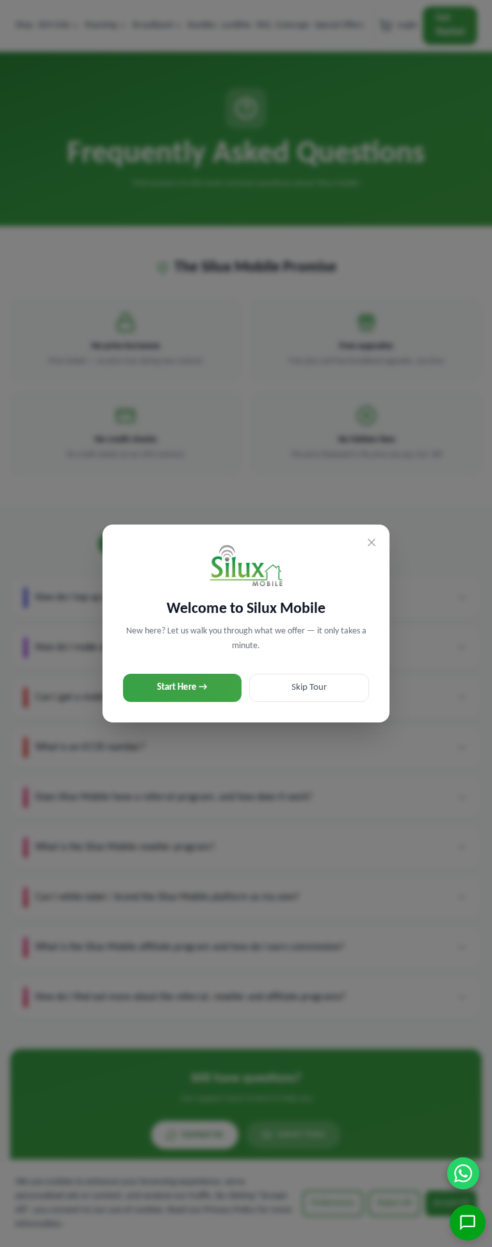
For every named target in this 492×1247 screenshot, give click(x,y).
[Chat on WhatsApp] (463, 1173)
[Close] (371, 542)
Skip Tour (309, 687)
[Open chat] (468, 1223)
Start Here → (182, 687)
